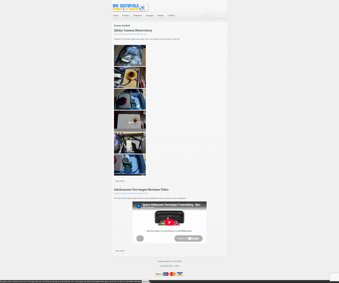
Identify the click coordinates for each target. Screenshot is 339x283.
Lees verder (120, 181)
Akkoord (145, 281)
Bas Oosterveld (129, 34)
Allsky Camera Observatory (133, 30)
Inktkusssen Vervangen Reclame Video (141, 189)
